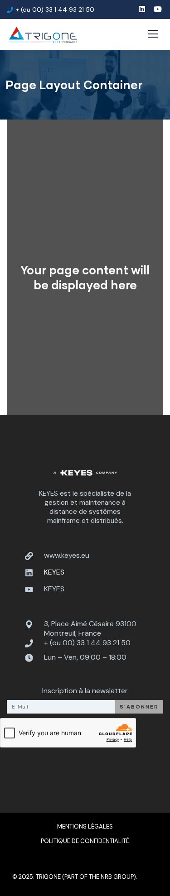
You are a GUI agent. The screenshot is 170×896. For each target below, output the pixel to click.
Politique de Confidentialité (85, 841)
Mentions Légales (85, 826)
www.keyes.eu (66, 555)
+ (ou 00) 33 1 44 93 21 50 (87, 642)
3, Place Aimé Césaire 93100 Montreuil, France (90, 628)
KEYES (54, 589)
